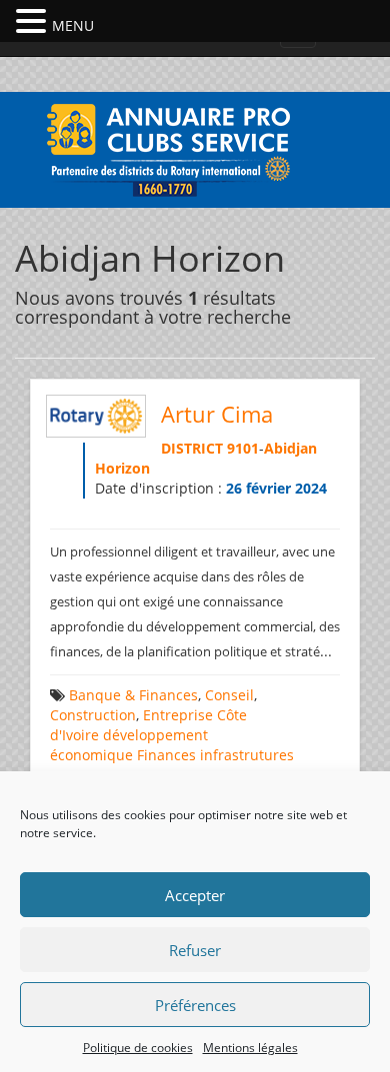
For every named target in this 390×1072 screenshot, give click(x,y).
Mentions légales (250, 1047)
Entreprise (178, 714)
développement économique (129, 744)
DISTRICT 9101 (210, 448)
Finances (166, 754)
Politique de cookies (138, 1047)
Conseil (229, 694)
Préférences (195, 1005)
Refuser (195, 950)
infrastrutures (247, 754)
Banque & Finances (133, 694)
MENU (73, 25)
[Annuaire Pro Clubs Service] (195, 147)
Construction (93, 714)
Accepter (195, 895)
